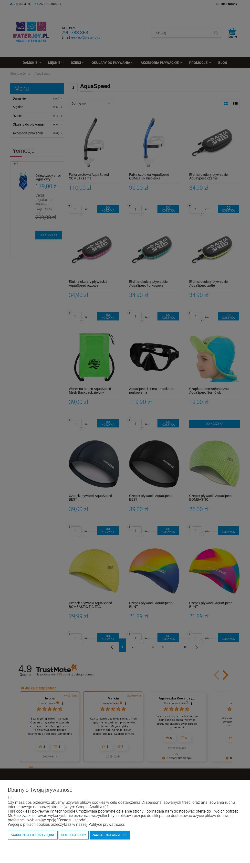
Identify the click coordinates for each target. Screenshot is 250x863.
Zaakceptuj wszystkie (109, 835)
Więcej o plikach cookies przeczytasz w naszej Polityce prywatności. (66, 824)
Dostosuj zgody (73, 835)
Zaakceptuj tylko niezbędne (32, 835)
